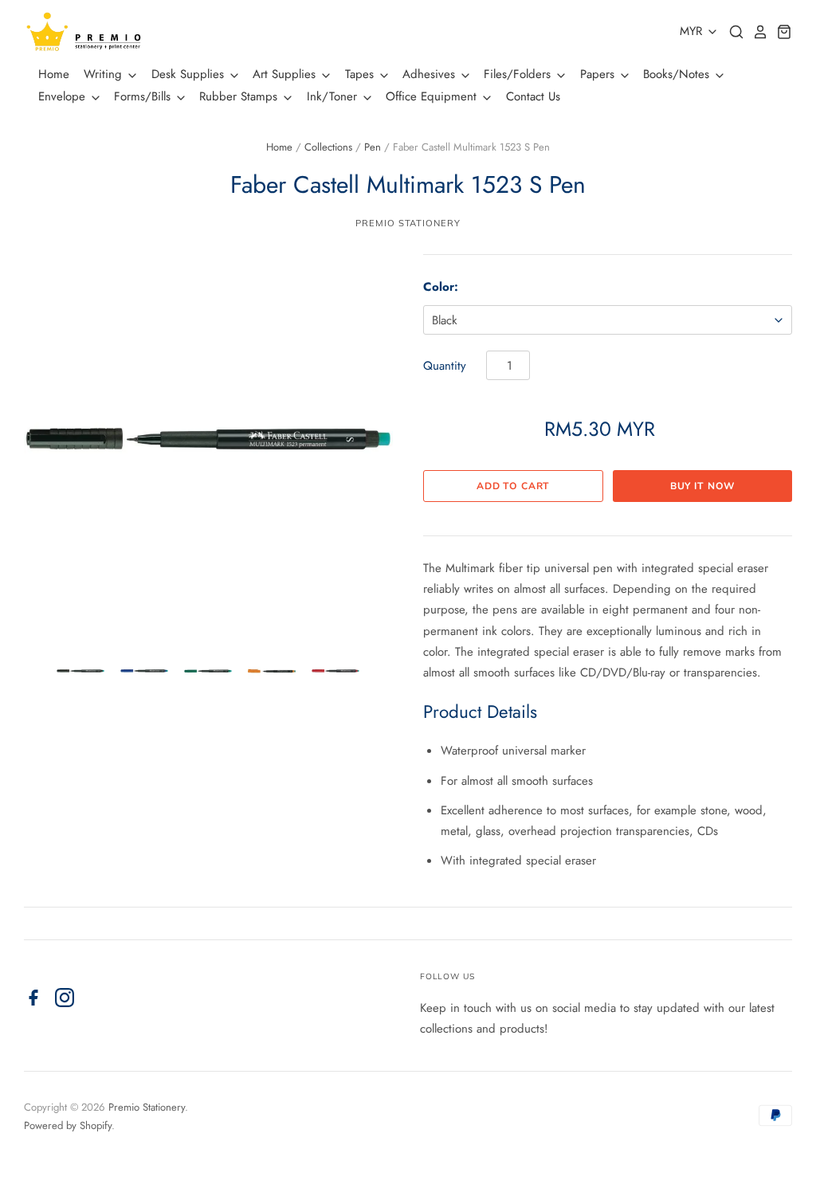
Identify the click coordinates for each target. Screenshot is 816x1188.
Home (53, 74)
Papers (599, 74)
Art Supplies (286, 74)
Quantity (444, 365)
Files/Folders (519, 74)
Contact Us (533, 96)
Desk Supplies (189, 74)
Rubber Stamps (240, 96)
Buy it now (703, 486)
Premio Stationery (407, 223)
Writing (105, 74)
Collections (328, 147)
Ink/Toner (334, 96)
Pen (372, 147)
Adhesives (430, 74)
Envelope (63, 96)
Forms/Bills (144, 96)
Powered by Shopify (68, 1125)
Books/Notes (678, 74)
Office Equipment (433, 96)
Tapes (361, 74)
